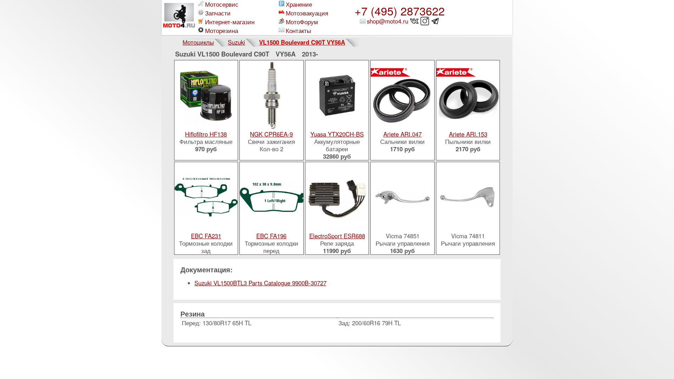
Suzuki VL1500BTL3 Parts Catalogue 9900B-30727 (260, 283)
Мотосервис (221, 4)
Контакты (298, 30)
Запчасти (218, 13)
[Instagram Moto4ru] (425, 21)
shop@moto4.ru (387, 21)
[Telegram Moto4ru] (435, 21)
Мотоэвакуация (307, 13)
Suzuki (236, 42)
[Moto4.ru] (179, 17)
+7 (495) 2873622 (400, 10)
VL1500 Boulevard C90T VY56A (302, 42)
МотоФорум (302, 22)
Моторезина (221, 30)
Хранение (299, 4)
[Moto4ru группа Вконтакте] (414, 21)
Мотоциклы (198, 42)
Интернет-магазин (230, 22)
